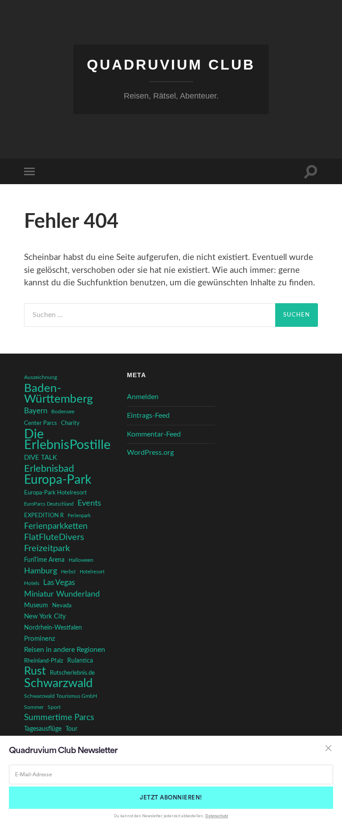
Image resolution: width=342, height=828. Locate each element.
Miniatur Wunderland (62, 594)
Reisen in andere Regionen (64, 649)
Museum (36, 605)
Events (89, 503)
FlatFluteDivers (54, 537)
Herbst (68, 571)
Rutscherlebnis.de (72, 673)
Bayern (35, 411)
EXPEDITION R (44, 515)
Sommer (34, 707)
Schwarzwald (58, 683)
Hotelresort (92, 571)
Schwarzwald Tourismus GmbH (60, 696)
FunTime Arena (44, 560)
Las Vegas (59, 582)
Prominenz (39, 638)
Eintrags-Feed (148, 415)
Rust (35, 671)
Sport (54, 707)
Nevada (61, 605)
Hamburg (40, 571)
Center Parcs (40, 423)
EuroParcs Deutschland (48, 504)
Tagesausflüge (42, 729)
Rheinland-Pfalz (43, 660)
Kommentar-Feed (154, 434)
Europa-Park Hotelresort (55, 493)
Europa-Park (57, 480)
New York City (45, 616)
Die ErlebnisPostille (67, 439)
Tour (71, 729)
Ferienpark (79, 515)
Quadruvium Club (171, 65)
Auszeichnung (40, 377)
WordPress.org (150, 452)
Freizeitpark (47, 548)
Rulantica (80, 661)
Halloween (81, 560)
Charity (70, 423)
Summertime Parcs (59, 717)
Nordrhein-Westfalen (53, 628)
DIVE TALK (40, 457)
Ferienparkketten (56, 526)
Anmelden (143, 396)
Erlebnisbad (49, 469)
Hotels (31, 583)
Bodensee (62, 411)
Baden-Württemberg (58, 393)
